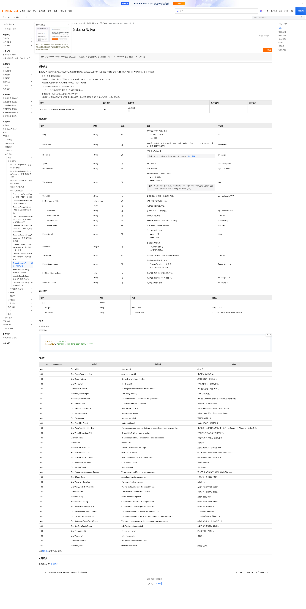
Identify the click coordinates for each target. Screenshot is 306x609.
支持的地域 (190, 156)
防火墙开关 (90, 23)
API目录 (82, 23)
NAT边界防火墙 (102, 23)
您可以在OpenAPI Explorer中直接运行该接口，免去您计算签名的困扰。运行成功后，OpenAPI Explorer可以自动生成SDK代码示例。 (93, 56)
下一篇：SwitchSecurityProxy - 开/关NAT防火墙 (250, 572)
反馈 (159, 583)
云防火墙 (15, 17)
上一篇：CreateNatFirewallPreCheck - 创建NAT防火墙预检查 (64, 572)
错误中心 (45, 551)
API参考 (74, 23)
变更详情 (54, 564)
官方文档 (6, 17)
